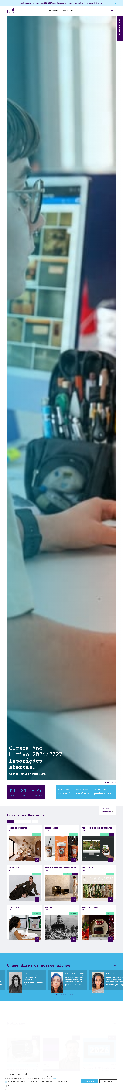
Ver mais (112, 965)
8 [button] (72, 994)
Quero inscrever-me (120, 29)
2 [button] (59, 994)
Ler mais (54, 1078)
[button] (41, 1089)
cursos (63, 793)
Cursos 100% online (67, 10)
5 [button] (65, 994)
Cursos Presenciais (53, 10)
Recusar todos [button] (108, 1081)
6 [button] (68, 994)
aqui (42, 774)
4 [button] (63, 994)
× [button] (121, 1073)
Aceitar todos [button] (89, 1081)
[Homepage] (10, 12)
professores (102, 793)
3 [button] (61, 994)
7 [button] (70, 994)
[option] (61, 397)
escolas (81, 793)
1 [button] (56, 994)
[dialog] (61, 1081)
